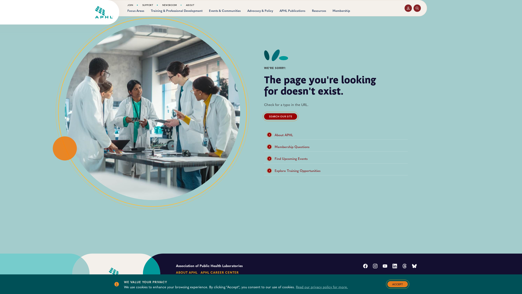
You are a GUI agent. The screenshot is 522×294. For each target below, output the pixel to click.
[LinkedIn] (394, 266)
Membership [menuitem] (341, 10)
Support (147, 5)
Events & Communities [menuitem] (225, 10)
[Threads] (404, 266)
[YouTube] (385, 266)
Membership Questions (292, 147)
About (190, 5)
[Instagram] (375, 266)
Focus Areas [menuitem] (135, 10)
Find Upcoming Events (291, 158)
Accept (397, 284)
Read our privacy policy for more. (322, 286)
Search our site (280, 116)
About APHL (284, 135)
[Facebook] (365, 266)
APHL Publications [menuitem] (292, 10)
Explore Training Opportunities (298, 170)
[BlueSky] (414, 266)
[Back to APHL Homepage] (104, 12)
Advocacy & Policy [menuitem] (260, 10)
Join (130, 5)
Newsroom (169, 5)
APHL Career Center (220, 272)
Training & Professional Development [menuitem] (176, 10)
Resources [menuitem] (319, 10)
